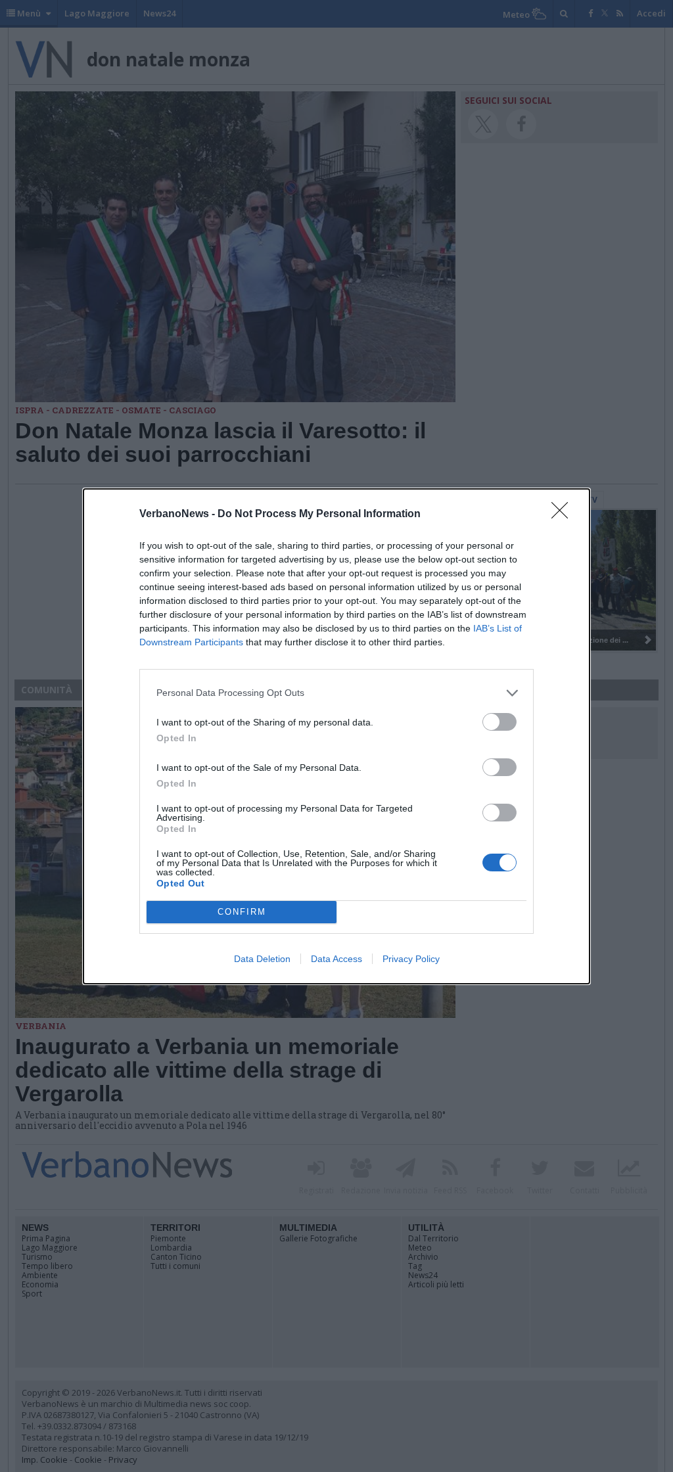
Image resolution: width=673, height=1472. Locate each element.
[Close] (563, 514)
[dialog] (336, 736)
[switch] (499, 722)
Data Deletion (262, 959)
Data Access (336, 959)
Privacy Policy (411, 959)
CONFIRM (242, 912)
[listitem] (336, 693)
